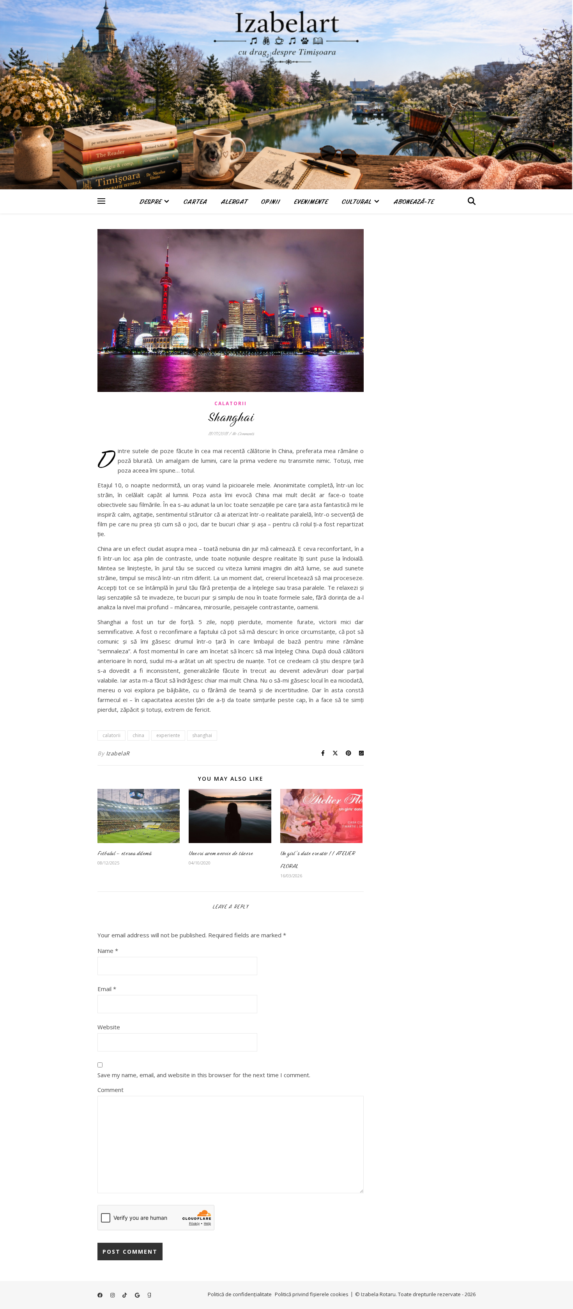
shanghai (202, 735)
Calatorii (230, 403)
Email (106, 989)
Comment (110, 1090)
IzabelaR (118, 753)
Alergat (234, 201)
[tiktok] (125, 1294)
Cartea (195, 201)
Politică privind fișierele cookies (311, 1294)
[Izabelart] (286, 94)
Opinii (270, 201)
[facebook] (100, 1294)
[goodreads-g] (149, 1294)
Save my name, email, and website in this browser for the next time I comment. (203, 1075)
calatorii (111, 735)
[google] (138, 1294)
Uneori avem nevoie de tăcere (221, 853)
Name (107, 950)
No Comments (243, 434)
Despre (150, 201)
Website (108, 1027)
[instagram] (113, 1294)
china (138, 735)
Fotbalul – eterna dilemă (124, 853)
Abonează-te (414, 201)
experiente (168, 735)
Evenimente (311, 201)
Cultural (356, 201)
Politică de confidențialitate (240, 1294)
